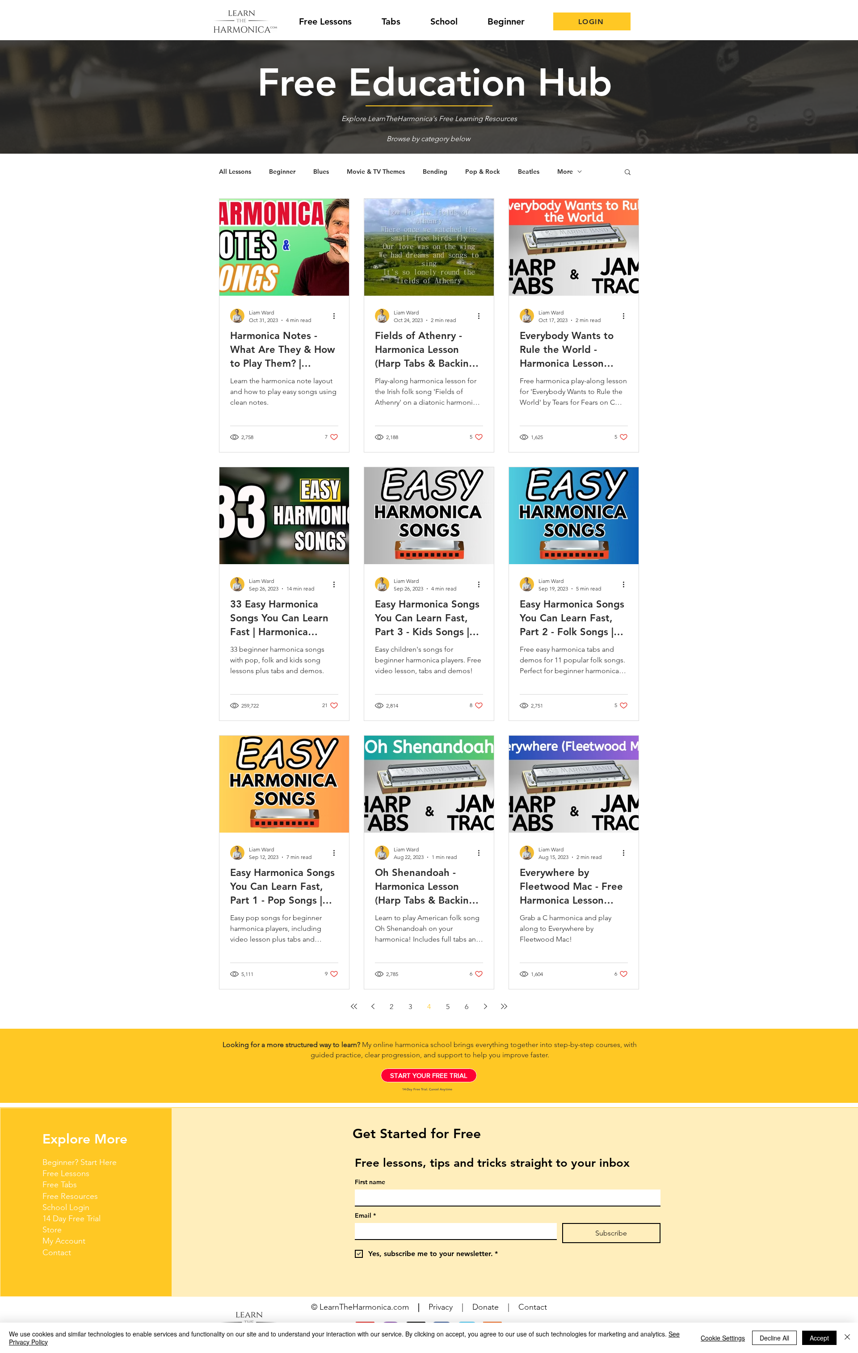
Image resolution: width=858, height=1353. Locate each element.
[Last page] (504, 1006)
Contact (56, 1252)
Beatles (528, 172)
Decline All (774, 1337)
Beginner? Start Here (79, 1162)
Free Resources (70, 1196)
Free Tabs (59, 1185)
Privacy (441, 1307)
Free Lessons (65, 1173)
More (565, 172)
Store (52, 1230)
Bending (435, 172)
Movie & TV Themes (376, 172)
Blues (321, 172)
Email (365, 1215)
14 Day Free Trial (71, 1218)
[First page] (354, 1006)
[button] (627, 172)
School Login (65, 1207)
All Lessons (235, 172)
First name (370, 1182)
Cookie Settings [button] (723, 1337)
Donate (485, 1307)
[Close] (847, 1338)
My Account (63, 1241)
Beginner (282, 172)
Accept (819, 1337)
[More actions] (337, 315)
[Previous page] (373, 1006)
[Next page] (485, 1006)
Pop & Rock (482, 172)
